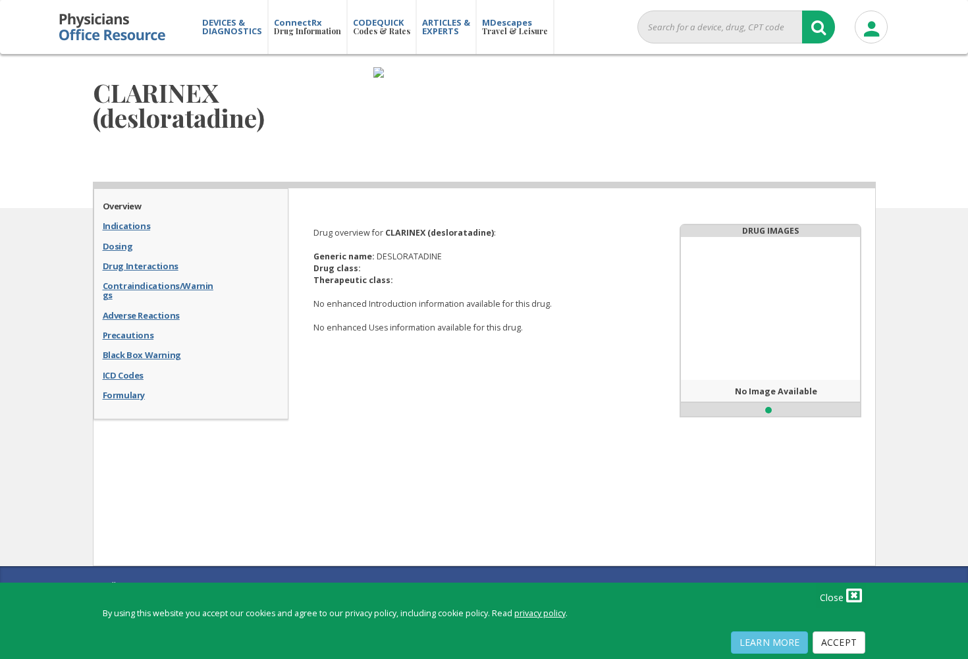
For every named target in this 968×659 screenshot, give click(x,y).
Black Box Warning (142, 354)
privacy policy (540, 613)
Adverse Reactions (141, 314)
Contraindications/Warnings (158, 290)
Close (833, 597)
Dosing (118, 245)
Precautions (128, 334)
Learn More (769, 642)
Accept (839, 642)
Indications (127, 225)
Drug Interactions (140, 265)
